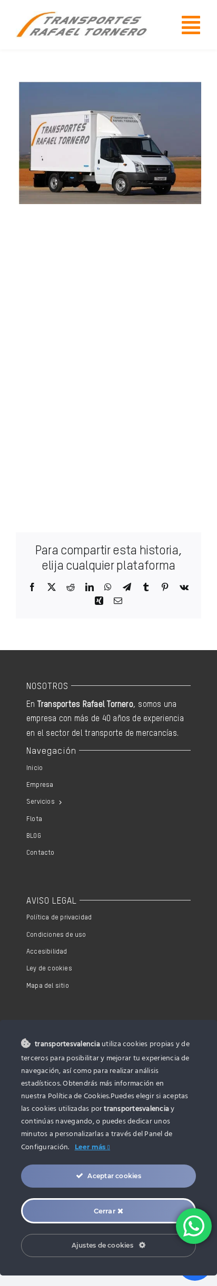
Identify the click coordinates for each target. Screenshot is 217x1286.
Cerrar (106, 1211)
